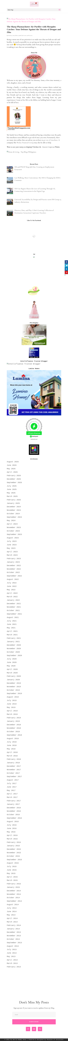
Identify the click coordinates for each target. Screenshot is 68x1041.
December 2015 (14, 849)
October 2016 (13, 815)
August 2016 (13, 822)
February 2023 (14, 559)
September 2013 (14, 943)
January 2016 (13, 846)
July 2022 (12, 583)
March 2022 (12, 597)
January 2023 (13, 562)
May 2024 (11, 521)
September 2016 (14, 818)
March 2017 (12, 797)
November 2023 (14, 528)
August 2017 (13, 780)
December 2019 (14, 683)
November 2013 (14, 936)
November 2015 (14, 853)
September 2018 (14, 735)
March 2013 (12, 963)
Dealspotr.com (34, 439)
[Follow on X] (40, 1029)
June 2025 (12, 489)
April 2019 (12, 711)
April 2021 (12, 631)
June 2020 (12, 662)
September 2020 (14, 656)
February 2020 (14, 676)
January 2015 (13, 887)
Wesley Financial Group (25, 143)
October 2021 (13, 611)
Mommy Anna (11, 35)
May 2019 (11, 707)
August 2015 (13, 863)
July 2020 (12, 659)
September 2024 (14, 517)
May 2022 (11, 590)
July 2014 (12, 908)
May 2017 (11, 790)
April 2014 (12, 918)
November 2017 (14, 770)
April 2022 (12, 593)
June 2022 (12, 586)
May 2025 (11, 493)
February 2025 (14, 500)
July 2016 (12, 825)
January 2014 (13, 929)
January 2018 (13, 763)
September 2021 (14, 614)
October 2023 (13, 531)
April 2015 (12, 877)
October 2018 (13, 732)
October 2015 (13, 856)
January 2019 (13, 721)
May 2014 (11, 915)
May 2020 (11, 666)
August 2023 (13, 538)
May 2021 (11, 628)
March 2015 (12, 880)
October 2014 (13, 898)
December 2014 (14, 891)
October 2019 (13, 690)
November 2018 (14, 728)
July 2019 (12, 700)
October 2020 (13, 652)
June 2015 (12, 870)
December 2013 (14, 932)
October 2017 (13, 773)
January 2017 (13, 804)
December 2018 (14, 725)
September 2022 (14, 576)
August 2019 (13, 697)
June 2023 (12, 545)
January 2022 (13, 600)
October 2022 (13, 572)
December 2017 (14, 766)
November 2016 (14, 811)
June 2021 (12, 624)
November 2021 (14, 607)
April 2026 (12, 472)
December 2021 (14, 604)
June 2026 (12, 465)
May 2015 (11, 873)
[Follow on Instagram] (34, 1029)
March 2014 (12, 922)
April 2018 (12, 752)
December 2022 (14, 566)
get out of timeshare (50, 140)
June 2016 (12, 828)
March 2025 (12, 496)
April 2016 (12, 835)
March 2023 (12, 555)
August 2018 (13, 739)
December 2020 (14, 645)
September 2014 (14, 901)
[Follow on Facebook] (28, 1029)
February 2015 (14, 884)
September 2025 (14, 483)
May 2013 (11, 956)
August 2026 (13, 462)
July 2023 (12, 541)
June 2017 (12, 787)
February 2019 (14, 718)
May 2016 (11, 832)
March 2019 (12, 714)
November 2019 (14, 687)
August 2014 (13, 905)
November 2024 (14, 510)
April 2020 (12, 669)
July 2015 (12, 867)
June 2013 (12, 953)
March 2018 (12, 756)
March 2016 (12, 839)
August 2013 (13, 946)
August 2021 (13, 617)
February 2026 (14, 476)
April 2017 (12, 794)
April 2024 (12, 524)
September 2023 (14, 534)
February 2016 (14, 842)
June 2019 (12, 704)
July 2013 (12, 950)
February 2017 (14, 801)
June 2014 (12, 912)
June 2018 (12, 745)
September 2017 (14, 777)
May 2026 (11, 469)
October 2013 (13, 939)
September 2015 (14, 860)
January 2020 (13, 680)
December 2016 (14, 808)
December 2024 (14, 507)
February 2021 (14, 638)
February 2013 (14, 967)
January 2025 (13, 503)
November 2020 (14, 649)
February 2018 (14, 759)
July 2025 (12, 486)
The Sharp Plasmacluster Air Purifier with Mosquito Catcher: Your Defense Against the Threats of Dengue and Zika (34, 29)
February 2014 (14, 925)
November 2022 (14, 569)
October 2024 (13, 514)
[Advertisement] (34, 270)
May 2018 (11, 749)
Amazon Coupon (47, 147)
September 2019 (14, 694)
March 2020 (12, 673)
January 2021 (13, 642)
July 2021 (12, 621)
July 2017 (12, 784)
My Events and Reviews (27, 35)
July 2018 (12, 742)
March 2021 (12, 635)
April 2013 (12, 960)
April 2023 (12, 552)
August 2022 (13, 579)
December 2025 (14, 479)
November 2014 (14, 894)
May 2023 (11, 548)
